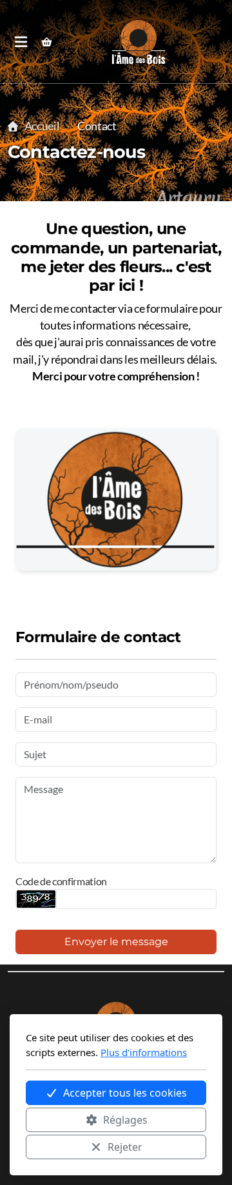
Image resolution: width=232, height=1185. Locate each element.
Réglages (125, 1120)
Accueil (41, 126)
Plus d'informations (144, 1052)
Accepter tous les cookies (125, 1093)
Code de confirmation (61, 881)
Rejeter (125, 1147)
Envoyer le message (116, 941)
